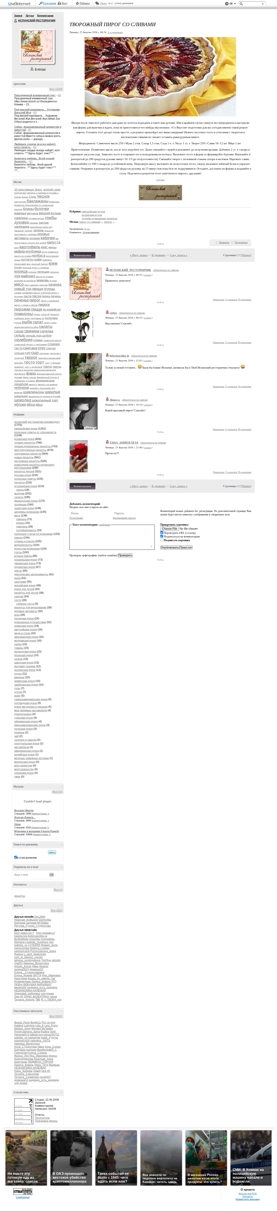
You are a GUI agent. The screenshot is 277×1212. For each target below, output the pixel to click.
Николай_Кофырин (26, 919)
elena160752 (51, 1034)
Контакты (248, 1196)
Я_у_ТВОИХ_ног (51, 999)
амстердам (20, 201)
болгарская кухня (24, 670)
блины (28, 209)
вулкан (56, 213)
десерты (19, 482)
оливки (17, 293)
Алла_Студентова (39, 925)
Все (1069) (56, 89)
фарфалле (20, 374)
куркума (32, 272)
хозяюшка (20, 504)
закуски (18, 596)
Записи (18, 15)
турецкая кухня (23, 717)
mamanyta (34, 1037)
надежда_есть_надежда (42, 987)
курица (21, 271)
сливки (38, 340)
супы (17, 688)
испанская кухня (24, 439)
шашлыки (21, 396)
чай (16, 736)
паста (28, 296)
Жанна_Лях (21, 1055)
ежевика (33, 223)
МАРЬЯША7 (44, 984)
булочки (41, 209)
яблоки (20, 404)
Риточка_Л (20, 925)
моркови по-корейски (25, 280)
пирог (34, 300)
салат (38, 322)
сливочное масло (52, 340)
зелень (38, 230)
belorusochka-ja (37, 936)
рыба (27, 322)
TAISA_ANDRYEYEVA (124, 442)
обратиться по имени (166, 270)
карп (16, 247)
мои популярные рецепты (30, 450)
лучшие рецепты (24, 442)
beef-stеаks (20, 193)
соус (42, 348)
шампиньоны (33, 392)
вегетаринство (23, 765)
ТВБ (37, 999)
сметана (30, 348)
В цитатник (244, 299)
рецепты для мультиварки (30, 607)
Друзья (30, 15)
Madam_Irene (49, 945)
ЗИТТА (37, 975)
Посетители (42, 1117)
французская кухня (26, 500)
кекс (44, 247)
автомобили (21, 747)
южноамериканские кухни (30, 725)
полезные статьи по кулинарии (33, 533)
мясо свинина (31, 285)
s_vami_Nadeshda (35, 954)
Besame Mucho (24, 810)
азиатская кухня (24, 508)
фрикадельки (45, 380)
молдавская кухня (25, 640)
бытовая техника (24, 666)
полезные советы (25, 478)
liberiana (19, 942)
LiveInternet (20, 4)
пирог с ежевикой (50, 301)
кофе (38, 259)
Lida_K (39, 1025)
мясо (19, 284)
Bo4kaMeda (21, 939)
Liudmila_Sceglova (36, 942)
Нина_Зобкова (23, 1071)
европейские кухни (25, 428)
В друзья (40, 69)
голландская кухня (25, 703)
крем (53, 263)
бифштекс (54, 201)
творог (31, 357)
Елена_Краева (23, 975)
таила (53, 996)
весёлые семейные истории (31, 758)
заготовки (20, 581)
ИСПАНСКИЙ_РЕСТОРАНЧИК (130, 270)
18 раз (87, 229)
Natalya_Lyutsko (40, 948)
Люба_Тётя (41, 1064)
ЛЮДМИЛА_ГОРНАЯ (40, 1061)
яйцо (39, 404)
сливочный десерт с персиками (30, 344)
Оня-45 (18, 996)
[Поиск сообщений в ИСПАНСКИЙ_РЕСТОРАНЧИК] (52, 852)
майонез (28, 276)
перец (46, 296)
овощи (37, 289)
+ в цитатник (115, 32)
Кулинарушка (22, 981)
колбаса (38, 255)
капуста (53, 242)
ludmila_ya (20, 945)
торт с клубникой (33, 367)
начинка (54, 284)
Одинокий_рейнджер (27, 993)
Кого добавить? (45, 933)
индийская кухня (24, 754)
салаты (45, 326)
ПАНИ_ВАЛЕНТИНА (36, 996)
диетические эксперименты (31, 574)
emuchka (34, 939)
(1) (30, 161)
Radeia (18, 954)
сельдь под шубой (39, 335)
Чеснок (43, 196)
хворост (33, 384)
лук (17, 276)
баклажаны (37, 201)
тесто (29, 362)
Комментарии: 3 (40, 813)
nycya (54, 1037)
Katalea (18, 1025)
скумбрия (23, 339)
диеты (18, 570)
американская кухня (26, 750)
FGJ (44, 1022)
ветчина (32, 213)
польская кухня (23, 728)
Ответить (218, 299)
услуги (18, 692)
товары (18, 647)
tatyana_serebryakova (27, 960)
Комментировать (82, 255)
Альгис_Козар (22, 966)
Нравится (224, 242)
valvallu (56, 960)
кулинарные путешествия (30, 622)
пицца (36, 309)
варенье (20, 213)
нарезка (43, 285)
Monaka (36, 1028)
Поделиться (241, 242)
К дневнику (159, 255)
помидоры (23, 314)
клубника (33, 251)
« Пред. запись (139, 255)
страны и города (24, 541)
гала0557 (45, 1077)
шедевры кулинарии (26, 511)
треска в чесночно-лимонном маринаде (35, 370)
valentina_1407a (40, 1040)
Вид (232, 4)
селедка (46, 331)
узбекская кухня (24, 772)
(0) (59, 95)
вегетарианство (24, 769)
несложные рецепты (27, 461)
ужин (17, 776)
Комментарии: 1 (40, 820)
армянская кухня (24, 681)
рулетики (51, 318)
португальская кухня (26, 743)
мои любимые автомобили (30, 710)
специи (19, 353)
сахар (19, 331)
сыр (35, 352)
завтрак (44, 222)
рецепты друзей (24, 471)
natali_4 (45, 1037)
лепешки (43, 271)
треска (57, 366)
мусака (53, 280)
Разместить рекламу (248, 1199)
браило (43, 966)
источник (160, 180)
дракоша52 (36, 969)
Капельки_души (43, 1058)
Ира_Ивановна (51, 975)
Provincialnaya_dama (43, 951)
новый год (22, 289)
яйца (31, 404)
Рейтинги (85, 3)
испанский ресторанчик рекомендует (37, 421)
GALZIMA (39, 916)
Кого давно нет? (24, 933)
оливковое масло (31, 293)
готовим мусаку (36, 218)
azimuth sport (51, 189)
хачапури (21, 384)
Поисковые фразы (46, 1120)
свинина (31, 331)
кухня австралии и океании (31, 706)
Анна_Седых (53, 1046)
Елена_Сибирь (37, 1052)
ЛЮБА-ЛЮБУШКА (25, 984)
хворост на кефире (48, 384)
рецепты (19, 896)
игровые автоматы (25, 611)
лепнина (54, 272)
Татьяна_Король (24, 999)
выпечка (19, 493)
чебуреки (21, 388)
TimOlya (46, 960)
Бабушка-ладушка (25, 922)
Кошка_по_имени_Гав (41, 978)
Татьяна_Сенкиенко (26, 1077)
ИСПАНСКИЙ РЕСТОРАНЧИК (16, 20)
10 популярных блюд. (28, 189)
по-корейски (52, 309)
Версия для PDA (248, 1193)
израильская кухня (25, 559)
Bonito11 (36, 1022)
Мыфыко (54, 1064)
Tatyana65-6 (21, 1034)
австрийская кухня (25, 629)
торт (39, 362)
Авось (103, 3)
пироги (44, 305)
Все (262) (57, 910)
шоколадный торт (45, 400)
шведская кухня (24, 662)
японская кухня (23, 655)
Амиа (35, 966)
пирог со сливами (89, 221)
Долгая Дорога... (24, 817)
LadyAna (29, 1025)
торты (47, 366)
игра (17, 614)
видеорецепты (23, 545)
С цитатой (231, 299)
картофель (29, 247)
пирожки (22, 309)
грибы (51, 217)
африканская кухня (26, 721)
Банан (25, 197)
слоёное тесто (25, 603)
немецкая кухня (24, 625)
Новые (246, 255)
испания (34, 238)
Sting (17, 824)
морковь (43, 280)
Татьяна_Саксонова (26, 1074)
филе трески (29, 377)
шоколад (22, 400)
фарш (31, 373)
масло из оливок (44, 276)
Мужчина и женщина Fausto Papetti (36, 831)
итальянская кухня (25, 486)
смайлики (104, 524)
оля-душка (47, 993)
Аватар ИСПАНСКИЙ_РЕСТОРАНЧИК (37, 46)
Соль (32, 196)
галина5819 (21, 969)
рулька (17, 322)
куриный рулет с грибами (36, 267)
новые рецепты (24, 457)
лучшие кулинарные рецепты (32, 446)
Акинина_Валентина (36, 963)
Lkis (51, 942)
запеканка (21, 226)
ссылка (147, 274)
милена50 (20, 987)
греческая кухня (24, 618)
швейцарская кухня (26, 684)
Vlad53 (18, 963)
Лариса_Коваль (41, 981)
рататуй (45, 314)
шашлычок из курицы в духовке (44, 396)
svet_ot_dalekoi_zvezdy (28, 957)
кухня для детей (24, 589)
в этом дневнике (27, 857)
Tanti (53, 1031)
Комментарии (45, 15)
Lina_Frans (51, 1025)
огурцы (49, 289)
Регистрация (49, 3)
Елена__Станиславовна (29, 972)
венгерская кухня (24, 761)
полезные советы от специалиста (35, 432)
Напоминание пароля (124, 517)
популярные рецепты (27, 453)
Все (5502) (56, 1016)
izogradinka (48, 939)
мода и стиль (22, 633)
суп (28, 353)
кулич (18, 267)
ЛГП (53, 981)
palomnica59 (22, 951)
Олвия (37, 1071)
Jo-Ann (51, 1022)
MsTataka (42, 922)
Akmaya (115, 399)
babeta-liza (20, 936)
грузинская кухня (24, 567)
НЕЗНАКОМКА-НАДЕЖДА (30, 990)
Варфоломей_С (47, 1049)
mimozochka (21, 948)
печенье (21, 300)
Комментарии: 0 (40, 827)
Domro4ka (45, 919)
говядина (21, 218)
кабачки (48, 238)
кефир (19, 251)
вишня (44, 213)
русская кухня (22, 475)
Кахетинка (20, 978)
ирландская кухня (25, 651)
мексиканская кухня (26, 636)
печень (56, 296)
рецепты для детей (26, 592)
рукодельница (23, 714)
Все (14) (58, 791)
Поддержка (227, 4)
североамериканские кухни (31, 699)
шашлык (52, 392)
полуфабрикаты (26, 530)
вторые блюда (23, 556)
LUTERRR (34, 945)
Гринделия (21, 1052)
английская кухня (24, 585)
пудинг (37, 314)
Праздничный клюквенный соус (35, 95)
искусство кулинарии (27, 548)
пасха (36, 296)
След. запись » (178, 255)
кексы (52, 247)
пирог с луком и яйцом (26, 305)
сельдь (19, 335)
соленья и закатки (25, 739)
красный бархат (39, 264)
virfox (113, 312)
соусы (51, 348)
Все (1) (58, 889)
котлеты (27, 259)
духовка (21, 222)
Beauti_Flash (22, 1022)
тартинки (44, 353)
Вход (64, 3)
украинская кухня (24, 563)
